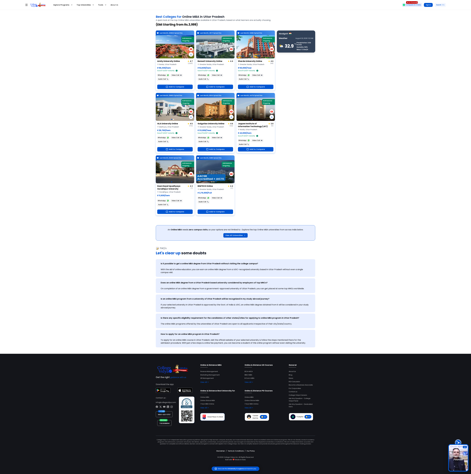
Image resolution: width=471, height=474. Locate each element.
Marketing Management (210, 375)
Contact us (293, 391)
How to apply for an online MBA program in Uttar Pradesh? (190, 334)
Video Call (175, 75)
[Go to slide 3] (215, 181)
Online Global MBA (207, 400)
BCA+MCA (249, 371)
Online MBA (204, 397)
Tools (100, 5)
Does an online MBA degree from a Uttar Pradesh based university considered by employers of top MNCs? (214, 282)
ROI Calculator (294, 381)
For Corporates (295, 388)
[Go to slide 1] (171, 56)
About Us (114, 5)
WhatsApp (162, 75)
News (291, 378)
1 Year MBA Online (207, 404)
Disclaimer (220, 451)
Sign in (428, 5)
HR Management (207, 378)
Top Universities (84, 5)
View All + (204, 382)
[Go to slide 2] (173, 56)
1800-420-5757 (164, 414)
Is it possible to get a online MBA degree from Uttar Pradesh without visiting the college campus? (209, 263)
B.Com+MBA (249, 378)
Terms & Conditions (236, 451)
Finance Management (209, 371)
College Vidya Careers (298, 395)
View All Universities (234, 235)
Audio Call (162, 79)
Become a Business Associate (301, 385)
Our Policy (251, 451)
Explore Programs (61, 5)
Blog (290, 375)
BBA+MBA (248, 375)
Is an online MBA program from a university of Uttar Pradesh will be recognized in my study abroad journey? (215, 298)
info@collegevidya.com (166, 402)
